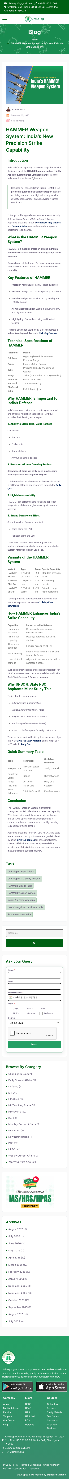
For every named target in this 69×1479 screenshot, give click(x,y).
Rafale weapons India (19, 914)
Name (11, 970)
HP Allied (13, 1099)
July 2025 (14, 1321)
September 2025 (18, 1307)
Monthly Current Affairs (22, 1124)
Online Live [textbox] (16, 1022)
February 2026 (16, 1271)
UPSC (11, 1149)
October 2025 (16, 1300)
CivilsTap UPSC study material (24, 878)
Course (11, 1018)
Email (11, 981)
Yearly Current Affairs (21, 1161)
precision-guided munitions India (25, 907)
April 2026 (14, 1257)
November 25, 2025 (20, 115)
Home (34, 39)
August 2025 (15, 1314)
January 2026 (16, 1278)
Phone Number (15, 992)
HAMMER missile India (20, 885)
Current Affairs (19, 226)
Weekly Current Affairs (21, 1155)
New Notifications (18, 1136)
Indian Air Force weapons (21, 900)
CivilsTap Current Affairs (21, 871)
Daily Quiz (26, 744)
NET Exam (14, 1130)
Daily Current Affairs (20, 1080)
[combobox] (14, 997)
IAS (10, 1117)
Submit (34, 1044)
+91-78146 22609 (47, 3)
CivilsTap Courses (48, 333)
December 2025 (17, 1285)
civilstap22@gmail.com (20, 3)
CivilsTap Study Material (48, 222)
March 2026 (15, 1264)
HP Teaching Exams (19, 1105)
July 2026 (14, 1236)
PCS (10, 1143)
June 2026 (14, 1243)
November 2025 (17, 1293)
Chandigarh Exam (18, 1073)
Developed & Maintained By (41, 1474)
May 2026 (14, 1250)
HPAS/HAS (14, 1111)
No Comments (17, 121)
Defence (13, 1086)
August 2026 (15, 1229)
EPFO (11, 1092)
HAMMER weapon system (21, 892)
